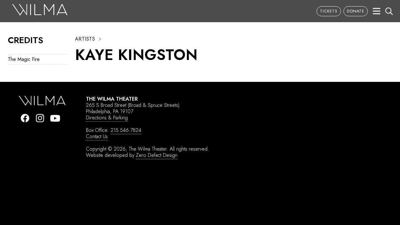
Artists (85, 39)
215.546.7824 (126, 130)
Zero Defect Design (157, 155)
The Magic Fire (24, 59)
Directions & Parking (107, 117)
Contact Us (97, 136)
